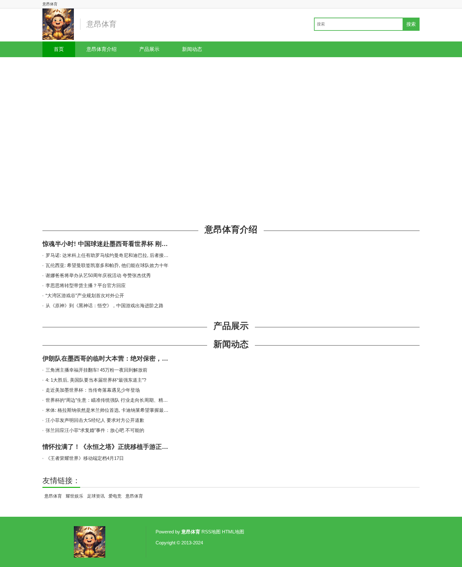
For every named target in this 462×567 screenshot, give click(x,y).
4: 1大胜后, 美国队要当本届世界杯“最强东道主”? (96, 380)
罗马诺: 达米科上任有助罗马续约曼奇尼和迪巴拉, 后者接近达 (109, 255)
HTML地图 (233, 531)
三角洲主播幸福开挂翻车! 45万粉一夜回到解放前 (96, 370)
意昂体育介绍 (101, 49)
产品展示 (149, 49)
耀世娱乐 (74, 496)
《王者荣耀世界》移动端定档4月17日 (85, 458)
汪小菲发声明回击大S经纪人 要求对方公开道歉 (95, 420)
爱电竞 (115, 496)
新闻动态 (192, 49)
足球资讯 (96, 496)
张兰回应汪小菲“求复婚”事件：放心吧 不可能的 (95, 430)
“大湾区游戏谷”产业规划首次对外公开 (85, 295)
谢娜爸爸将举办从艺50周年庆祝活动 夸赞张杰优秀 (98, 275)
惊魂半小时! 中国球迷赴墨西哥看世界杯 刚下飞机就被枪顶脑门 (130, 243)
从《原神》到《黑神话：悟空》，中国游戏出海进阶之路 (104, 305)
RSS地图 (211, 531)
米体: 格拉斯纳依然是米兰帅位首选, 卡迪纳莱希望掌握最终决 (109, 410)
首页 (59, 49)
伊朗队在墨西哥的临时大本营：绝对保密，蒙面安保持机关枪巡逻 (133, 358)
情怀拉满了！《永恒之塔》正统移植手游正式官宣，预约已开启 (130, 446)
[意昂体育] (58, 24)
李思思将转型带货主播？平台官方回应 (86, 285)
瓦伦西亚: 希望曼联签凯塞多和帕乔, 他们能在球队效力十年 (107, 265)
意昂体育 (53, 496)
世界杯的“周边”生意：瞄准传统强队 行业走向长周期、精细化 (109, 400)
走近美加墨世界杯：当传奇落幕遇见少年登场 (93, 390)
